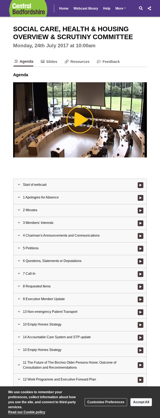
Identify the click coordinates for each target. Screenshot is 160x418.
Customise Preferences (105, 402)
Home (64, 8)
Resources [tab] (79, 62)
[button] (141, 8)
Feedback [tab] (110, 62)
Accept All (141, 402)
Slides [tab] (51, 62)
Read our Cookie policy (26, 412)
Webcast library (86, 8)
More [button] (120, 8)
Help (106, 8)
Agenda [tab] (26, 61)
